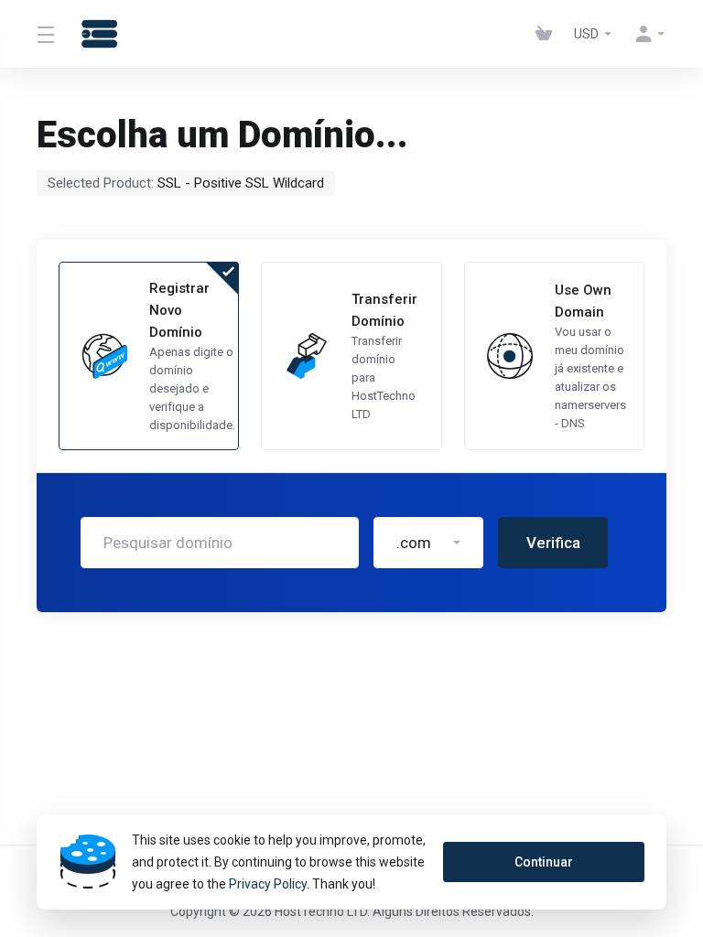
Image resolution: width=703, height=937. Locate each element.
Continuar (543, 862)
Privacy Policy (268, 884)
